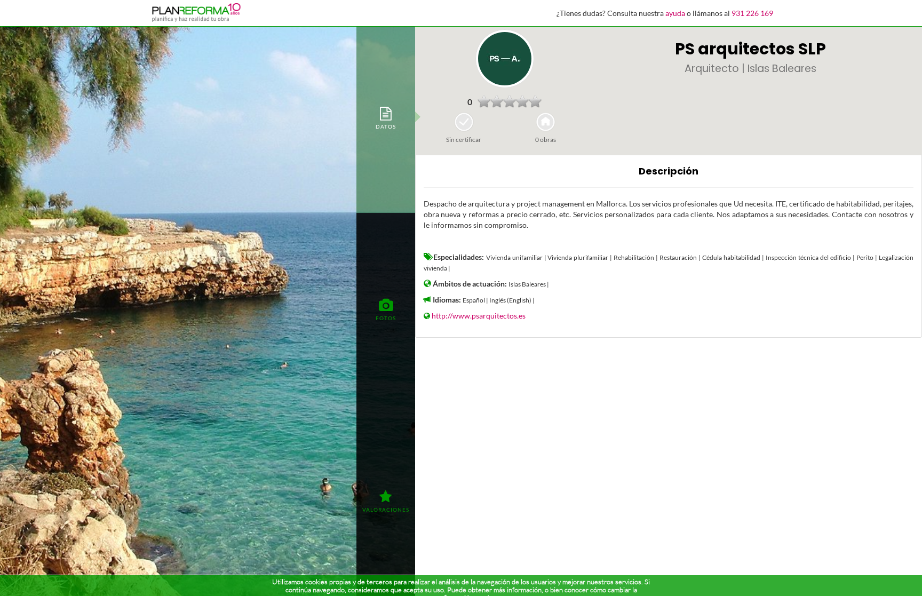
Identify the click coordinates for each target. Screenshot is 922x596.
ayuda (675, 13)
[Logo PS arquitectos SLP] (504, 58)
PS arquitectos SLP (750, 48)
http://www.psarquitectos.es (479, 315)
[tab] (385, 117)
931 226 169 (752, 13)
